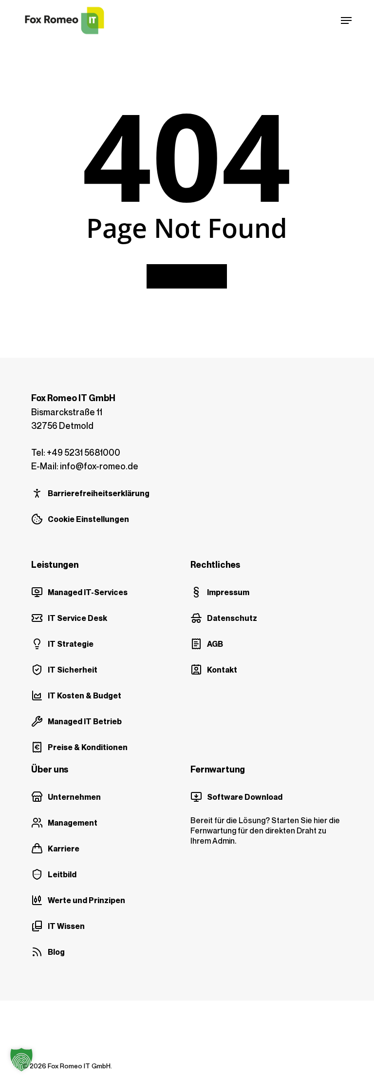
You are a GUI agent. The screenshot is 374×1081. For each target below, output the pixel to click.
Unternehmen (74, 797)
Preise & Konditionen (88, 747)
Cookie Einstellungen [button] (88, 519)
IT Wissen (66, 926)
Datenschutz (232, 618)
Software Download (244, 797)
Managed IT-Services (88, 592)
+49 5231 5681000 (83, 452)
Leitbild (62, 874)
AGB (215, 644)
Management (72, 823)
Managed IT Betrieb (85, 721)
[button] (346, 20)
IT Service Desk (77, 618)
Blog (56, 952)
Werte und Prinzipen (86, 900)
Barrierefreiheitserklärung (99, 493)
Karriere (63, 848)
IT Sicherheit (72, 670)
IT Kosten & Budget (84, 695)
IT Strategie (71, 644)
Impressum (228, 592)
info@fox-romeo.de (99, 466)
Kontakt (222, 670)
